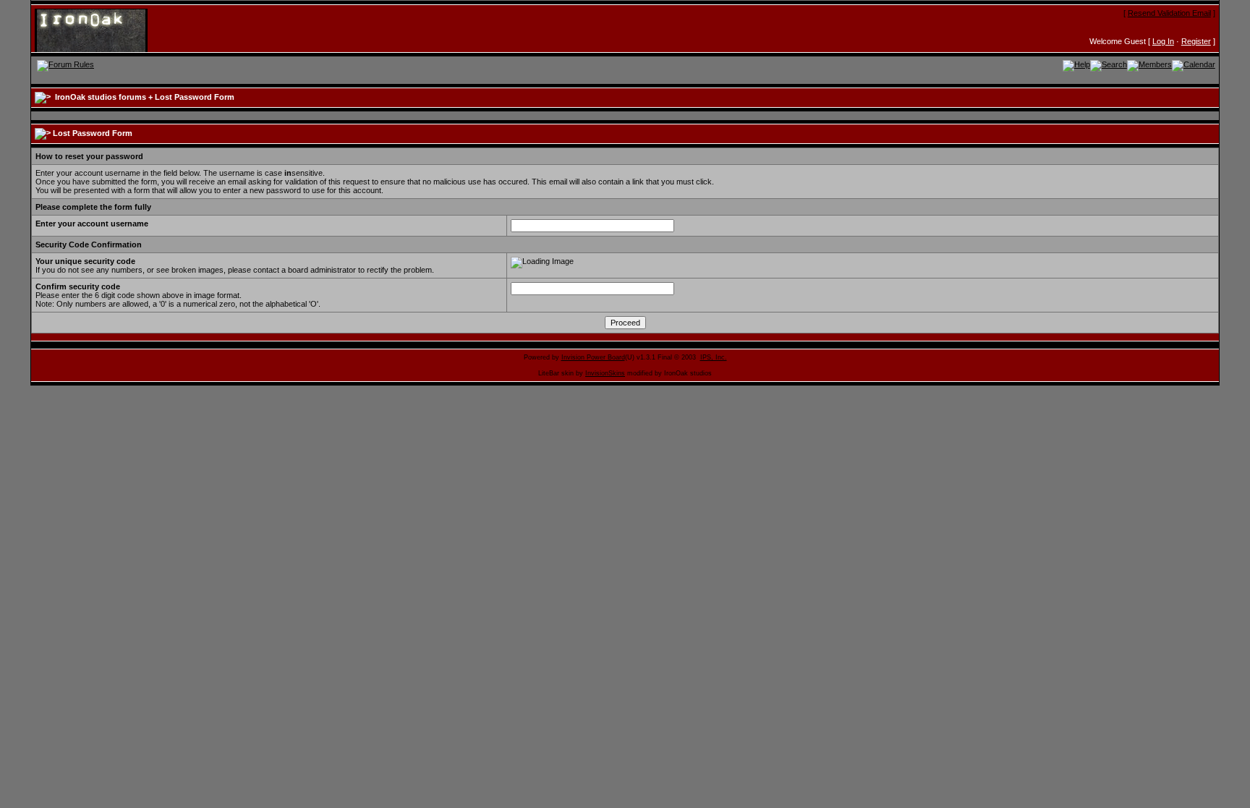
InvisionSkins (605, 373)
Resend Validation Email (1169, 13)
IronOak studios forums (100, 97)
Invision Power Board (593, 357)
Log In (1163, 41)
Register (1196, 41)
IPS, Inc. (713, 357)
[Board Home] (105, 29)
